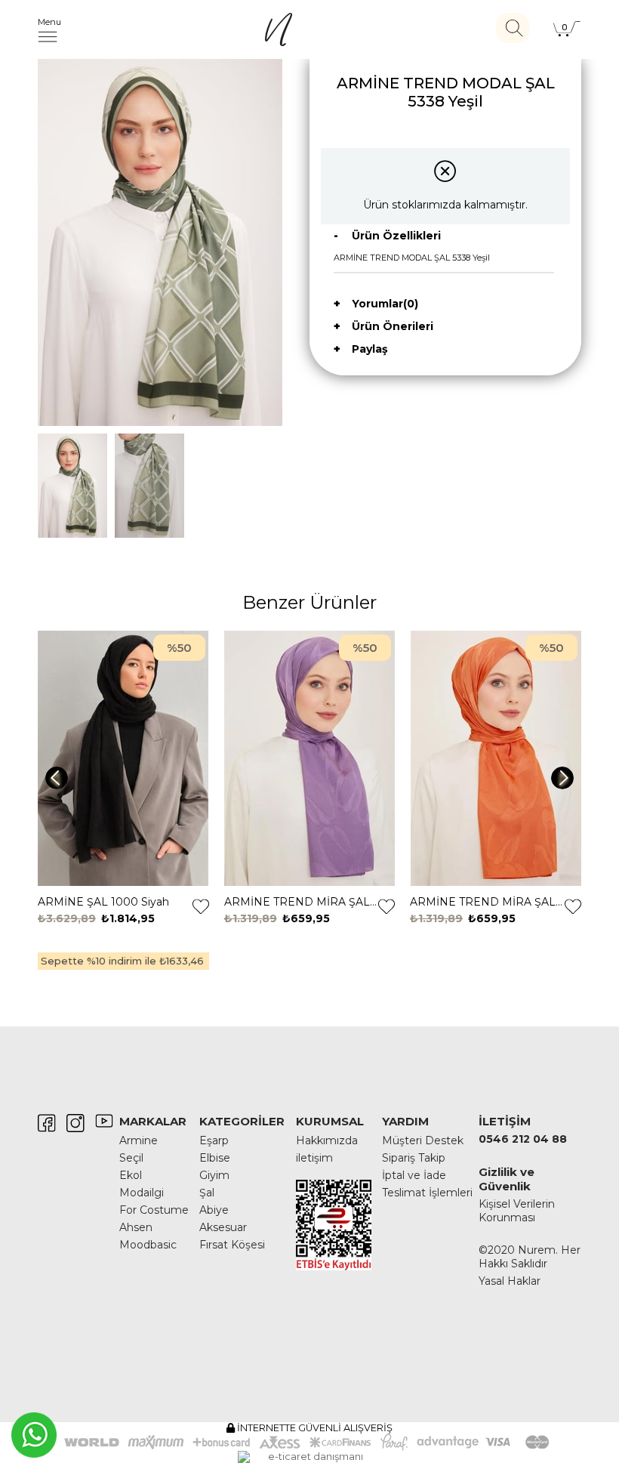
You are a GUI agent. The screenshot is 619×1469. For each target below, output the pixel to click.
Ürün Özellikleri (396, 235)
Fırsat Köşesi (232, 1244)
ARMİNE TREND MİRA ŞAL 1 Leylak (301, 902)
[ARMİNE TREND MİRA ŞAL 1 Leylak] (310, 759)
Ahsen (135, 1227)
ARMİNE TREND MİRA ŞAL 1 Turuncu (487, 902)
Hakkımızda (327, 1140)
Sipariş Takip (413, 1158)
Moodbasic (148, 1244)
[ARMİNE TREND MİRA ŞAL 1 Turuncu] (495, 759)
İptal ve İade (414, 1175)
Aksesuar (223, 1227)
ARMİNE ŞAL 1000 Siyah (103, 902)
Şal (206, 1192)
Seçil (131, 1158)
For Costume (154, 1210)
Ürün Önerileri (392, 326)
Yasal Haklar (509, 1281)
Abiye (214, 1210)
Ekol (130, 1175)
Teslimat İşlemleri (427, 1192)
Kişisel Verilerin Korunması (517, 1210)
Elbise (214, 1158)
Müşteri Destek (422, 1140)
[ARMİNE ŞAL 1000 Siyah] (123, 759)
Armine (138, 1140)
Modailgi (141, 1192)
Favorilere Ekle (200, 906)
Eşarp (214, 1140)
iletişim (314, 1158)
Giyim (214, 1175)
